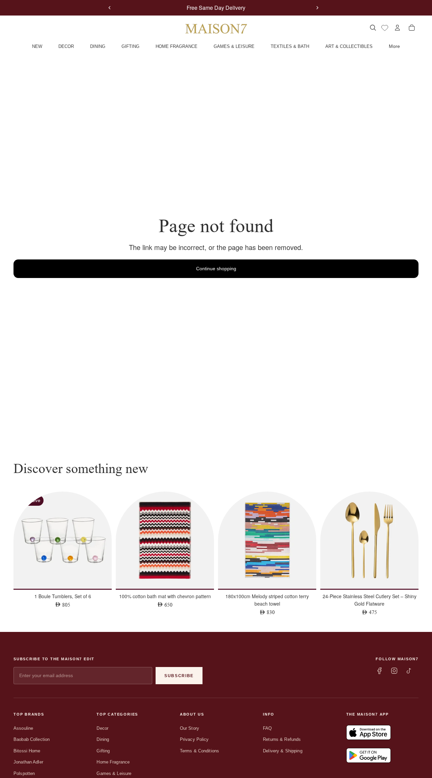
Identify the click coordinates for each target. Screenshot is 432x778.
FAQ (267, 728)
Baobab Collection (32, 739)
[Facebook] (379, 670)
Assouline (23, 728)
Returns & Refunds (282, 739)
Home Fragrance (113, 762)
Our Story (189, 728)
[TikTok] (409, 670)
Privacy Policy (194, 739)
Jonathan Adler (28, 762)
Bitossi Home (27, 750)
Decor (102, 728)
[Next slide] (317, 7)
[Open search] (372, 27)
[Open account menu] (397, 27)
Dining (103, 739)
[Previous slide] (109, 7)
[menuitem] (394, 46)
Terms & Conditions (199, 750)
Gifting (103, 750)
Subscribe (179, 675)
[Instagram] (394, 670)
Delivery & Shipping (282, 750)
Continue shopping (216, 268)
